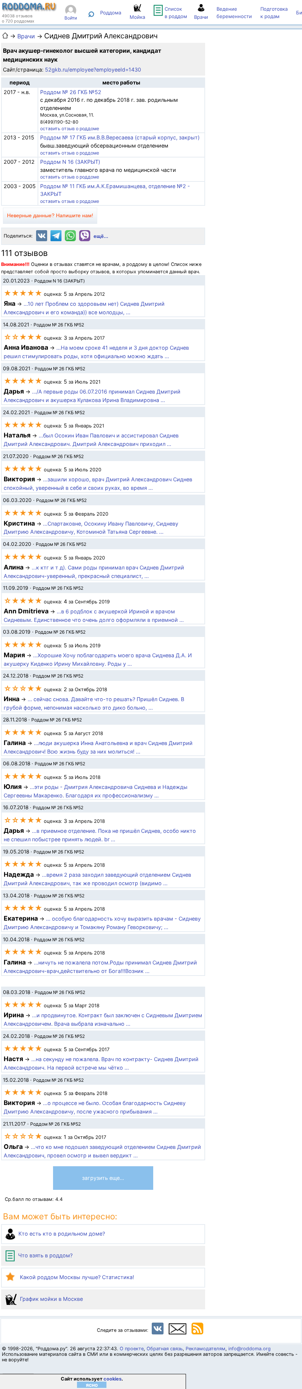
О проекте (132, 1348)
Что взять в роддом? (45, 1255)
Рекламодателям (205, 1348)
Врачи (26, 36)
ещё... (101, 236)
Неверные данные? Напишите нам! (50, 215)
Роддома (110, 12)
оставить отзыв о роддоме (69, 128)
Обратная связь (165, 1348)
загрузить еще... (103, 1178)
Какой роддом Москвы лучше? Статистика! (76, 1277)
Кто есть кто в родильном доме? (61, 1233)
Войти (70, 18)
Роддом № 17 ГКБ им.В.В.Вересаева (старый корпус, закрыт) (120, 137)
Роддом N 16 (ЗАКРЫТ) (70, 162)
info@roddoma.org (249, 1348)
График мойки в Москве (50, 1299)
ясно (92, 1385)
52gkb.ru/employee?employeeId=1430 (93, 69)
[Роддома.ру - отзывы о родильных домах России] (29, 9)
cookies (112, 1379)
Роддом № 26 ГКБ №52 (70, 92)
